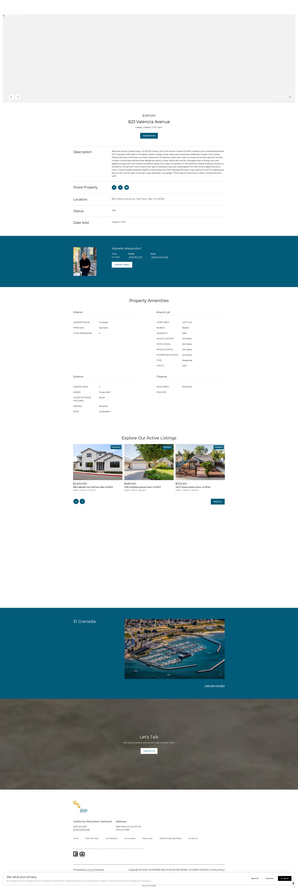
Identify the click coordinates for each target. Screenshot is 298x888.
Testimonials (147, 838)
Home (76, 838)
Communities (129, 838)
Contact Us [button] (149, 751)
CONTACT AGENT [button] (122, 265)
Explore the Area (215, 686)
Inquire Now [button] (149, 136)
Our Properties (111, 838)
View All (218, 502)
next (17, 97)
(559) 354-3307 (80, 827)
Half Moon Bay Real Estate (170, 838)
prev (11, 97)
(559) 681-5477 (135, 257)
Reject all (254, 878)
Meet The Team (92, 838)
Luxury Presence (95, 870)
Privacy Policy (217, 870)
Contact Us (193, 838)
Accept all (285, 878)
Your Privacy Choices (149, 885)
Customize (270, 878)
